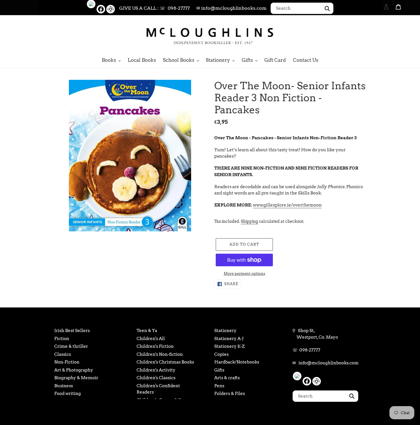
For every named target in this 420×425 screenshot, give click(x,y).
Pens (219, 385)
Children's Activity (156, 370)
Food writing (67, 393)
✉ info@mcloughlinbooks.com (231, 8)
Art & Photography (73, 370)
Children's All (151, 338)
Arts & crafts (227, 377)
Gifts (219, 370)
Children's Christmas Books (165, 362)
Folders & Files (229, 393)
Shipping (249, 221)
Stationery (225, 330)
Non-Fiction (66, 362)
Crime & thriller (71, 346)
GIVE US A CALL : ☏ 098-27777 (154, 8)
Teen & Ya (147, 330)
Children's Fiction (155, 346)
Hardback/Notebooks (236, 362)
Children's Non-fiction (160, 354)
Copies (221, 354)
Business (63, 385)
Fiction (61, 338)
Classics (62, 354)
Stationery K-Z (229, 346)
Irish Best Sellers (72, 330)
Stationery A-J (228, 338)
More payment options (244, 273)
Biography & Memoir (76, 377)
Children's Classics (156, 377)
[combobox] (302, 8)
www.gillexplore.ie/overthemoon (287, 205)
